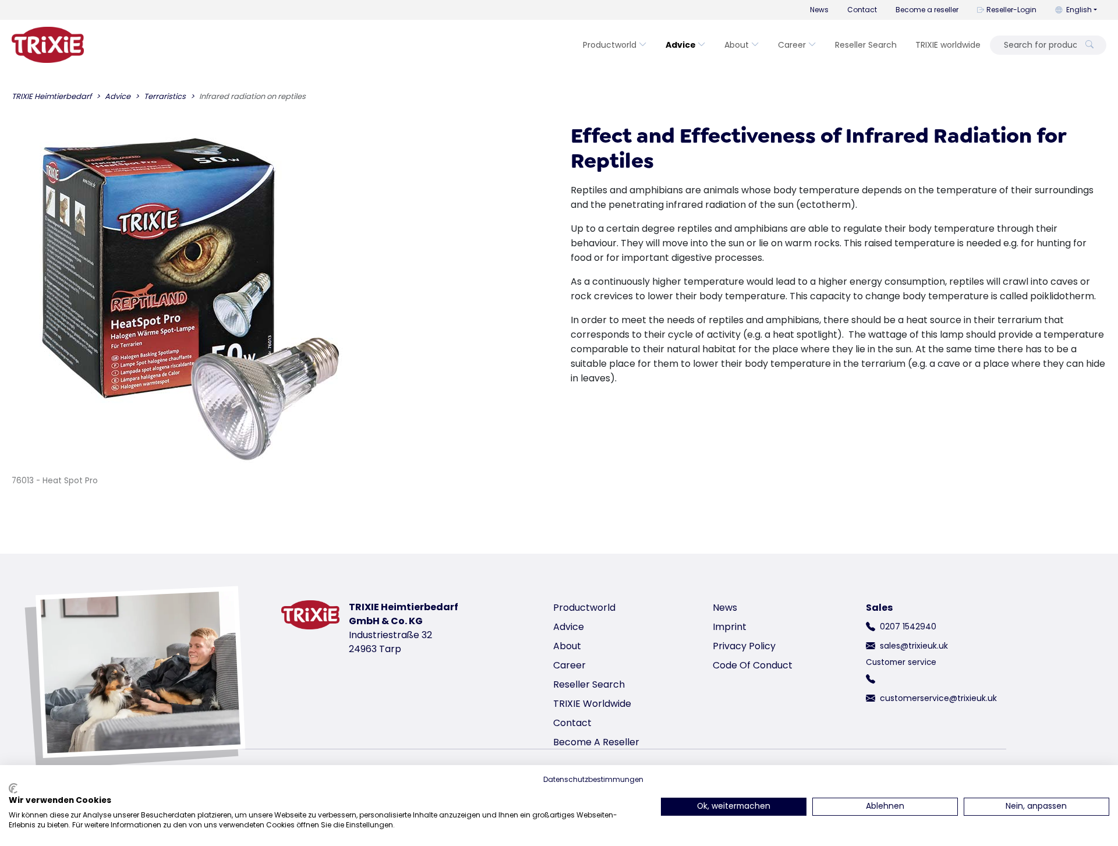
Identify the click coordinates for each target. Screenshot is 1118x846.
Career (792, 45)
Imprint (729, 626)
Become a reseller (927, 10)
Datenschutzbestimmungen (593, 779)
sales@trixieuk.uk (914, 646)
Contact (862, 10)
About (736, 45)
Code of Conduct (752, 665)
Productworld (609, 45)
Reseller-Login (1011, 10)
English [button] (1079, 10)
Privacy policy (744, 646)
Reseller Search (866, 45)
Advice (681, 45)
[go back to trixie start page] (48, 45)
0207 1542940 (908, 626)
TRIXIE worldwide (948, 45)
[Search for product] (1089, 45)
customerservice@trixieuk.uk (938, 698)
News (819, 10)
